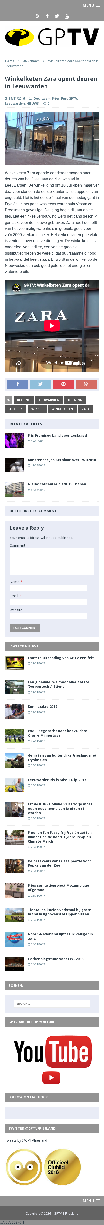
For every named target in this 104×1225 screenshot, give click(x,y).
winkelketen (62, 409)
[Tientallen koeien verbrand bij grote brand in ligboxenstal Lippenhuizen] (14, 919)
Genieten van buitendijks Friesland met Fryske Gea (62, 757)
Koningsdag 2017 (42, 706)
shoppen (15, 409)
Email (14, 595)
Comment (17, 545)
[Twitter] (56, 16)
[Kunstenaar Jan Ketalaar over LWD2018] (14, 469)
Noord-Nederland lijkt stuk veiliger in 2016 (60, 936)
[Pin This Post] (63, 384)
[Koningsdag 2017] (14, 716)
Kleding (23, 400)
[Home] (37, 16)
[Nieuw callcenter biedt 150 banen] (14, 493)
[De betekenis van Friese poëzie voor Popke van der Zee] (14, 870)
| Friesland (71, 1213)
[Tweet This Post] (40, 384)
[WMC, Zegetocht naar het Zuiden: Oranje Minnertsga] (14, 740)
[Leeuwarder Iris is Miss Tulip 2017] (14, 789)
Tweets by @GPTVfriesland (26, 1140)
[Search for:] (52, 1004)
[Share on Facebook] (17, 384)
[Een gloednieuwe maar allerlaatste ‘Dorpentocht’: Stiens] (14, 691)
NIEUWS (32, 103)
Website (16, 610)
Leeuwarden (15, 103)
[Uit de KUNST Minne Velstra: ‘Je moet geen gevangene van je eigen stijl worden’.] (14, 813)
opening (75, 400)
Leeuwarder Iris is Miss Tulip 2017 (57, 779)
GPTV (73, 98)
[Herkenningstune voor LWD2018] (14, 968)
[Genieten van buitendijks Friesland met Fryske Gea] (14, 764)
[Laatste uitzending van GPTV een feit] (14, 667)
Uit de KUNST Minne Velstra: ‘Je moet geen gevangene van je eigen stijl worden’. (60, 808)
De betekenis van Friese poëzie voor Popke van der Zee (59, 863)
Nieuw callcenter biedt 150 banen (57, 484)
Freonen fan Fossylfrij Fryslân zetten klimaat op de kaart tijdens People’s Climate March (60, 837)
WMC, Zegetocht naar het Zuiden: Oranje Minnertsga (57, 732)
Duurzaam (42, 98)
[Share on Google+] (86, 384)
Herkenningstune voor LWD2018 (55, 958)
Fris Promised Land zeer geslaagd (57, 435)
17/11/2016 (17, 98)
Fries (56, 98)
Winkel (37, 409)
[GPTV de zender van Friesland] (52, 36)
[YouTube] (66, 16)
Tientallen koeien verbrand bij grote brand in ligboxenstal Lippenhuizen (59, 911)
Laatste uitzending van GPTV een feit (61, 657)
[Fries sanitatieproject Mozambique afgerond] (14, 895)
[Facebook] (47, 16)
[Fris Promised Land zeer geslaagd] (14, 445)
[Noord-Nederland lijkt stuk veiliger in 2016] (14, 943)
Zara (85, 409)
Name (15, 581)
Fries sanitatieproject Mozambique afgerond (58, 887)
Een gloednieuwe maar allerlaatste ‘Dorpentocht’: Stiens (58, 684)
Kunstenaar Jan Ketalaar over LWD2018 (62, 459)
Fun (64, 98)
